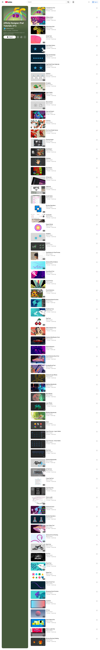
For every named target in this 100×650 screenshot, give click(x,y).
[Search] (68, 2)
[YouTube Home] (8, 2)
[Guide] (3, 2)
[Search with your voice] (73, 2)
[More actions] (24, 37)
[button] (15, 14)
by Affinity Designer (10, 28)
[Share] (21, 37)
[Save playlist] (17, 37)
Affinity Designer (49, 9)
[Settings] (89, 2)
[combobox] (47, 2)
